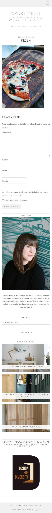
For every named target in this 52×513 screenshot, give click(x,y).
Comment (6, 132)
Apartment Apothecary (29, 505)
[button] (48, 3)
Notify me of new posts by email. (16, 200)
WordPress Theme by (26, 510)
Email (5, 170)
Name (5, 159)
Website (5, 181)
